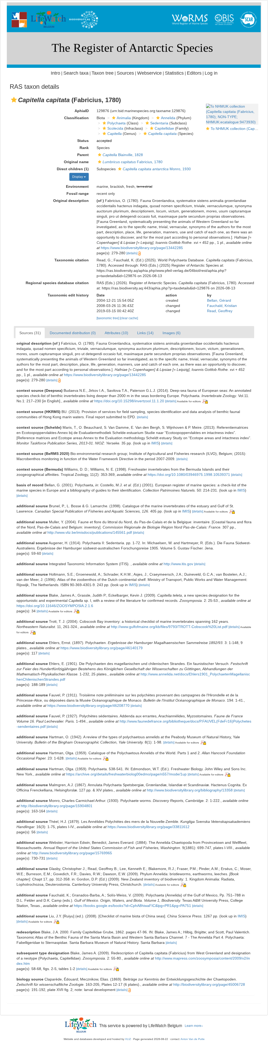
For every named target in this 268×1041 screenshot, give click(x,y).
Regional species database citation (57, 283)
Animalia (124, 118)
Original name (76, 162)
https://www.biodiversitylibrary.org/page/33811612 (148, 827)
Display (78, 177)
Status (83, 141)
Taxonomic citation (71, 260)
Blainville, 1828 (123, 155)
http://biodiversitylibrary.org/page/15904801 (56, 806)
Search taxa (75, 73)
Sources (125, 73)
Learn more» (194, 1025)
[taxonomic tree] (108, 318)
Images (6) (172, 333)
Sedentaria (159, 123)
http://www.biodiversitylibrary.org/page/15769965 (72, 853)
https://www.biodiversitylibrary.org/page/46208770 (88, 705)
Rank (84, 148)
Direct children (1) (73, 169)
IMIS (155, 443)
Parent (83, 155)
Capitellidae (164, 128)
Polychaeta (116, 123)
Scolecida (115, 128)
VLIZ (128, 1039)
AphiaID (82, 111)
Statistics (174, 73)
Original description (71, 201)
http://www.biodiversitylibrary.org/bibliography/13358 (190, 790)
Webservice (149, 73)
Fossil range (77, 193)
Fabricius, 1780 (133, 162)
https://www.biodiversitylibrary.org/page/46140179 (101, 648)
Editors (194, 73)
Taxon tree (103, 73)
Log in (211, 73)
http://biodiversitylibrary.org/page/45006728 (209, 984)
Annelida (168, 118)
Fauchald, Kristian (222, 306)
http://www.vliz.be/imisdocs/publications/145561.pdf (89, 532)
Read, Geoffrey (219, 311)
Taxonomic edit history (68, 295)
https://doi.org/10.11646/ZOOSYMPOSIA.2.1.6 (54, 606)
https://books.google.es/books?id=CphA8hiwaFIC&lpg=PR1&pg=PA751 (132, 906)
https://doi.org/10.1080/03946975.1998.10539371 (189, 474)
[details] (131, 253)
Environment (77, 186)
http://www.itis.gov (178, 564)
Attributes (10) (116, 333)
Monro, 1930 (157, 169)
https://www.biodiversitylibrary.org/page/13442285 (142, 248)
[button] (14, 100)
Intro (55, 73)
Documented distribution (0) (73, 333)
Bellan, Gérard (219, 300)
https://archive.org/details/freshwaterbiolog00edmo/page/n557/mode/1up (126, 774)
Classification (76, 118)
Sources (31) (30, 333)
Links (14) (145, 333)
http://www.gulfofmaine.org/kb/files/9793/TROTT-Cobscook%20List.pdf (169, 627)
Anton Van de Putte (193, 1039)
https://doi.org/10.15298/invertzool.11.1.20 (129, 401)
